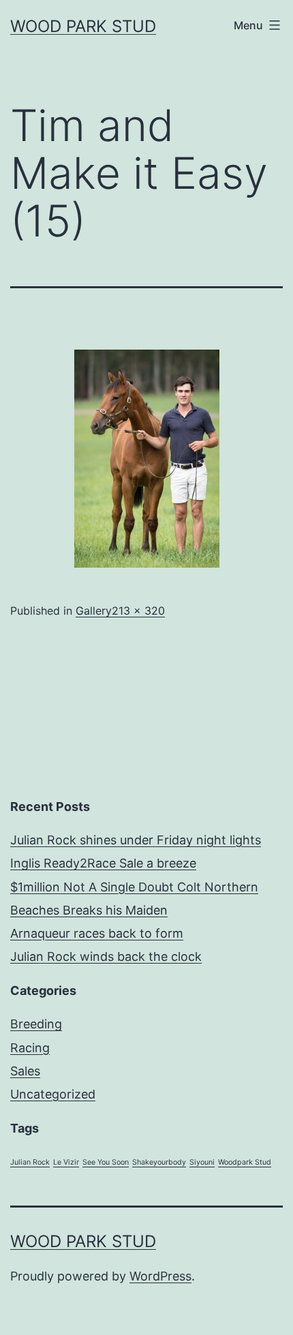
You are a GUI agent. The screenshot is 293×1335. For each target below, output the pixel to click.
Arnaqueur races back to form (96, 933)
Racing (30, 1048)
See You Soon (105, 1162)
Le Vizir (66, 1162)
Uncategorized (52, 1094)
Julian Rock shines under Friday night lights (135, 840)
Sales (25, 1071)
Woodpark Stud (244, 1162)
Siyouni (202, 1162)
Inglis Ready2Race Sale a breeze (103, 863)
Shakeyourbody (159, 1162)
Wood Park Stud (83, 26)
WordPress (160, 1276)
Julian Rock (30, 1162)
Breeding (36, 1024)
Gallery (94, 610)
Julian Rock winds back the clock (106, 956)
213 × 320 (138, 610)
